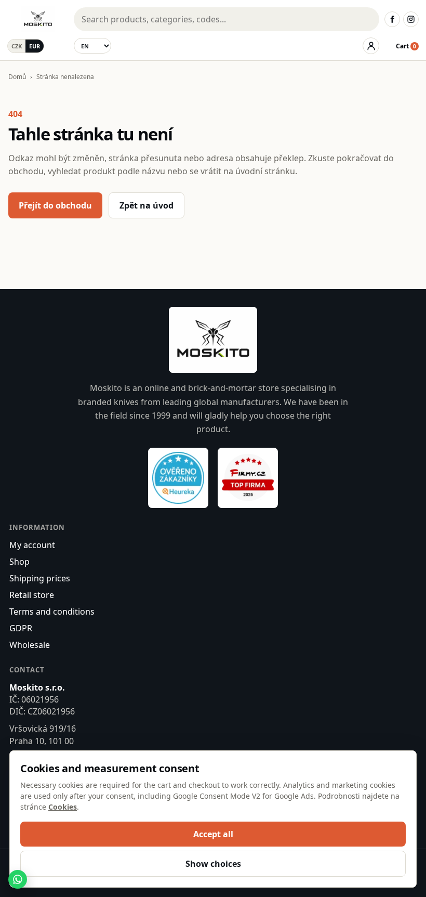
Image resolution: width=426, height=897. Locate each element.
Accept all (213, 834)
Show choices (213, 863)
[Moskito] (38, 19)
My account (32, 545)
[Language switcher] (92, 46)
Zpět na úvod (146, 205)
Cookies (62, 807)
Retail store (31, 595)
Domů (17, 76)
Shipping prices (39, 578)
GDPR (20, 628)
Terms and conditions (52, 611)
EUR (34, 46)
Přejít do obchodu (55, 205)
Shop (19, 561)
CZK (16, 46)
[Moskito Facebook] (392, 19)
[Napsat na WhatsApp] (17, 879)
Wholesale (29, 645)
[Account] (371, 45)
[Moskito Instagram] (411, 19)
